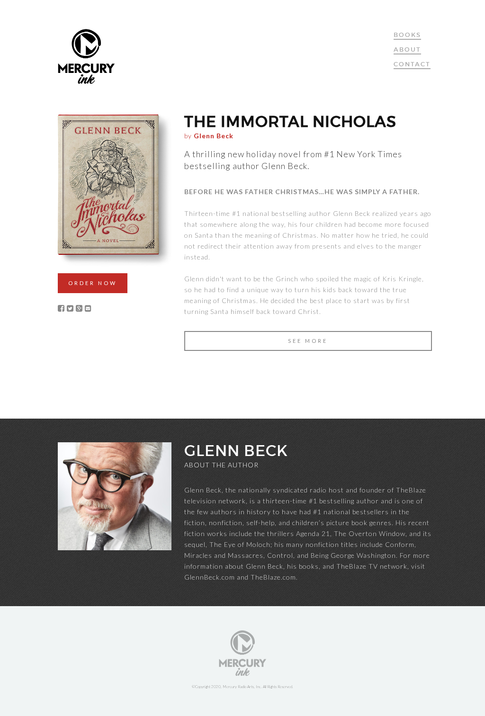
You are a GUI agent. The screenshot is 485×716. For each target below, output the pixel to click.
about (407, 49)
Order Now (92, 283)
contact (412, 64)
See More (308, 341)
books (407, 35)
